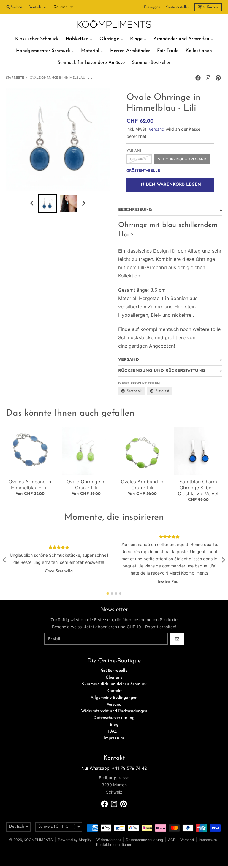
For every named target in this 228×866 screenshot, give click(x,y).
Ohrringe (139, 159)
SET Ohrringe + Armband (182, 159)
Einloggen (152, 7)
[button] (63, 7)
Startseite (15, 78)
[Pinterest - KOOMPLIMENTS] (218, 78)
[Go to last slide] (32, 203)
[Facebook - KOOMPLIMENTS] (198, 78)
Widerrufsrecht (108, 839)
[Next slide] (83, 203)
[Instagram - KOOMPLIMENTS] (208, 78)
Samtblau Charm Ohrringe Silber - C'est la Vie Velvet (198, 487)
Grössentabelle (143, 171)
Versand (156, 129)
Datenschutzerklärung (144, 839)
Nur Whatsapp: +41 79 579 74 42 (114, 768)
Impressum (208, 839)
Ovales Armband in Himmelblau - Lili (30, 484)
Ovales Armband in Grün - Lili (142, 484)
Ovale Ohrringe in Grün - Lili (85, 484)
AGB (171, 839)
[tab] (108, 593)
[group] (47, 203)
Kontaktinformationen (114, 844)
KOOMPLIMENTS (38, 839)
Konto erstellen (177, 7)
